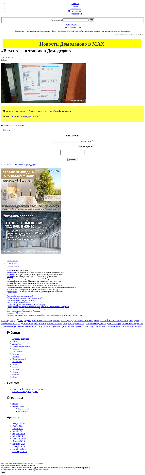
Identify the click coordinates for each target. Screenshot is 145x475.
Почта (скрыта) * (86, 146)
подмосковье (30, 326)
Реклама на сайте (24, 409)
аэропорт (41, 323)
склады (86, 326)
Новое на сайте (12, 263)
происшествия (68, 326)
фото (118, 326)
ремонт (79, 326)
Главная (75, 3)
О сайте (75, 6)
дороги (102, 323)
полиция (47, 326)
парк (14, 326)
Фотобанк (15, 375)
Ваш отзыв (7, 130)
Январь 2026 (18, 441)
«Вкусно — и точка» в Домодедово (20, 164)
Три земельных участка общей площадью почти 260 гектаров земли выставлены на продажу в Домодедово (45, 315)
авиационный (6, 323)
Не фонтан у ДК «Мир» (15, 313)
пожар (39, 326)
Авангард (5, 320)
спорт (91, 326)
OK (3, 472)
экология (130, 326)
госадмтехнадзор (71, 323)
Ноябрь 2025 (18, 446)
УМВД (118, 320)
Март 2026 (17, 436)
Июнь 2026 (17, 428)
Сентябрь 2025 (19, 451)
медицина (138, 323)
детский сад (94, 323)
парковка (20, 326)
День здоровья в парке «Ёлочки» (18, 302)
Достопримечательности (21, 346)
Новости (81, 320)
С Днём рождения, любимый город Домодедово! (24, 298)
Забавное (15, 349)
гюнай (81, 323)
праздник (56, 326)
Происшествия (75, 11)
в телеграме (56, 111)
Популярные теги (13, 266)
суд (96, 326)
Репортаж (15, 369)
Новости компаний (19, 359)
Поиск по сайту (56, 20)
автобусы (16, 323)
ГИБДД (13, 321)
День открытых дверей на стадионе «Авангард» (23, 311)
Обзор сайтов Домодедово (25, 391)
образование (6, 326)
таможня (101, 326)
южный (138, 326)
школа (123, 326)
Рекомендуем (23, 411)
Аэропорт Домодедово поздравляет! (20, 296)
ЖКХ (34, 320)
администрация (28, 323)
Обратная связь (75, 9)
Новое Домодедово (69, 320)
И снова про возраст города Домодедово (21, 300)
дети (87, 323)
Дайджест (15, 341)
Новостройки (75, 14)
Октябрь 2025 (19, 449)
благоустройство (54, 323)
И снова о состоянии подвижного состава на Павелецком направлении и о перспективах (38, 309)
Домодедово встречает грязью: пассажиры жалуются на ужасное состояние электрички (38, 307)
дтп (108, 323)
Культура (56, 321)
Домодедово (24, 320)
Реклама (15, 367)
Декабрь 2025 (18, 444)
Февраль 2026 (19, 438)
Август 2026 (18, 423)
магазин (130, 323)
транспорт (111, 326)
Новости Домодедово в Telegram (28, 389)
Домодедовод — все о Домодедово (30, 463)
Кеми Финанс (17, 351)
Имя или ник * (86, 141)
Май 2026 (17, 431)
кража (124, 323)
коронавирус (115, 323)
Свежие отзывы (12, 261)
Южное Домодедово (130, 320)
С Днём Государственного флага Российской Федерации (26, 305)
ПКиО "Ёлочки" (107, 320)
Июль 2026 (17, 426)
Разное (14, 364)
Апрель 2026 (18, 433)
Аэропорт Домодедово (20, 339)
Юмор (14, 377)
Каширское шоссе (44, 320)
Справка (15, 372)
